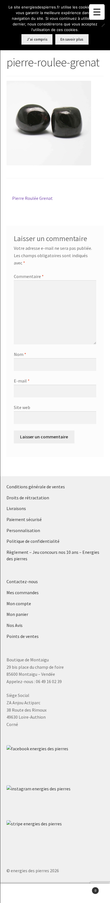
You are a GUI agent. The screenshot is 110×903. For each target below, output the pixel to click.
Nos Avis (14, 625)
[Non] (103, 25)
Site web (22, 407)
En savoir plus (71, 39)
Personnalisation (23, 530)
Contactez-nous (22, 581)
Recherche (55, 893)
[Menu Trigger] (97, 12)
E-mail (22, 381)
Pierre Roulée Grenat (32, 198)
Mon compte (18, 603)
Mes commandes (22, 592)
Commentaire (29, 276)
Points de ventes (22, 636)
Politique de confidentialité (33, 541)
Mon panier (17, 614)
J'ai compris (37, 39)
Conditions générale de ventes (35, 486)
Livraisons (16, 508)
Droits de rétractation (27, 497)
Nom (20, 354)
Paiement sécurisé (24, 519)
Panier (84, 888)
